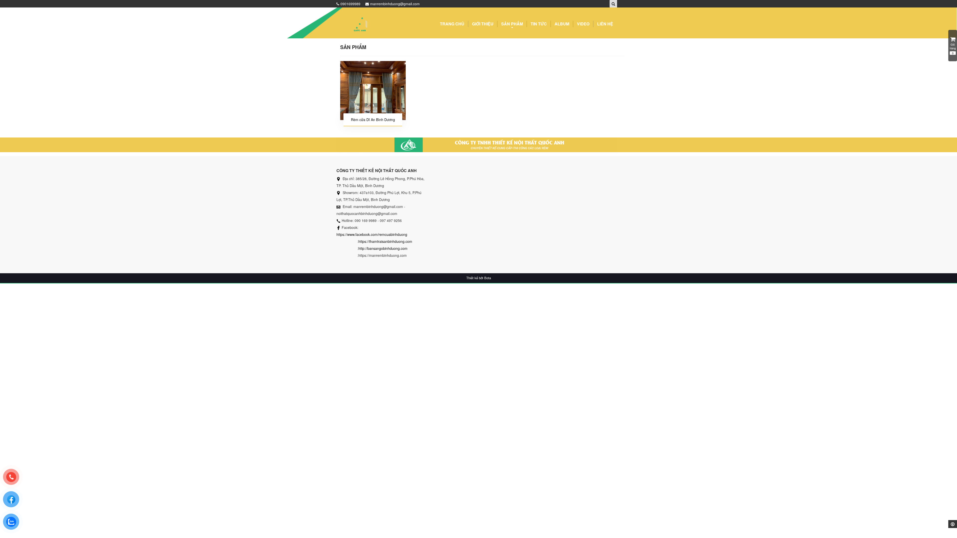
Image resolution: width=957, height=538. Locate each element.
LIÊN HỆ (605, 24)
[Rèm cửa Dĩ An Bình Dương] (373, 90)
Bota (487, 278)
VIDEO (583, 24)
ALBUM (562, 24)
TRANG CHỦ (452, 24)
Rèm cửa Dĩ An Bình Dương (373, 119)
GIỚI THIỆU (482, 24)
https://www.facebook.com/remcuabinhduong (371, 234)
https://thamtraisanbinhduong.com (385, 241)
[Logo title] (360, 25)
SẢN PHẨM (512, 24)
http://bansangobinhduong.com (382, 248)
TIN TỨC (539, 24)
